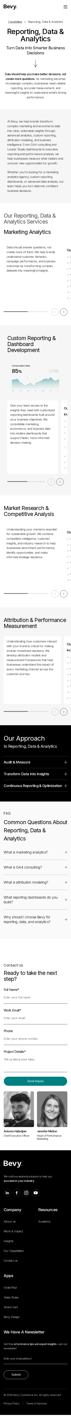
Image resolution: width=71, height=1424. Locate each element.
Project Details (15, 1052)
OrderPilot (10, 1287)
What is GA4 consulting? (23, 867)
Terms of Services (36, 1403)
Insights (8, 1241)
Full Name (11, 990)
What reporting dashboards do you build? (31, 899)
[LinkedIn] (7, 1192)
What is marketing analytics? (26, 852)
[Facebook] (16, 1192)
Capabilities (15, 22)
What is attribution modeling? (26, 882)
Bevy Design (12, 1317)
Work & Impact (13, 1231)
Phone (8, 1031)
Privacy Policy (11, 1403)
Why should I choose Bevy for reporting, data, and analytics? (27, 919)
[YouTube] (35, 1192)
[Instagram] (26, 1192)
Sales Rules (11, 1297)
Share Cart (11, 1307)
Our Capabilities (13, 1251)
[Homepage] (10, 7)
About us (10, 1221)
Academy (44, 1221)
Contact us (10, 1260)
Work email (12, 1010)
